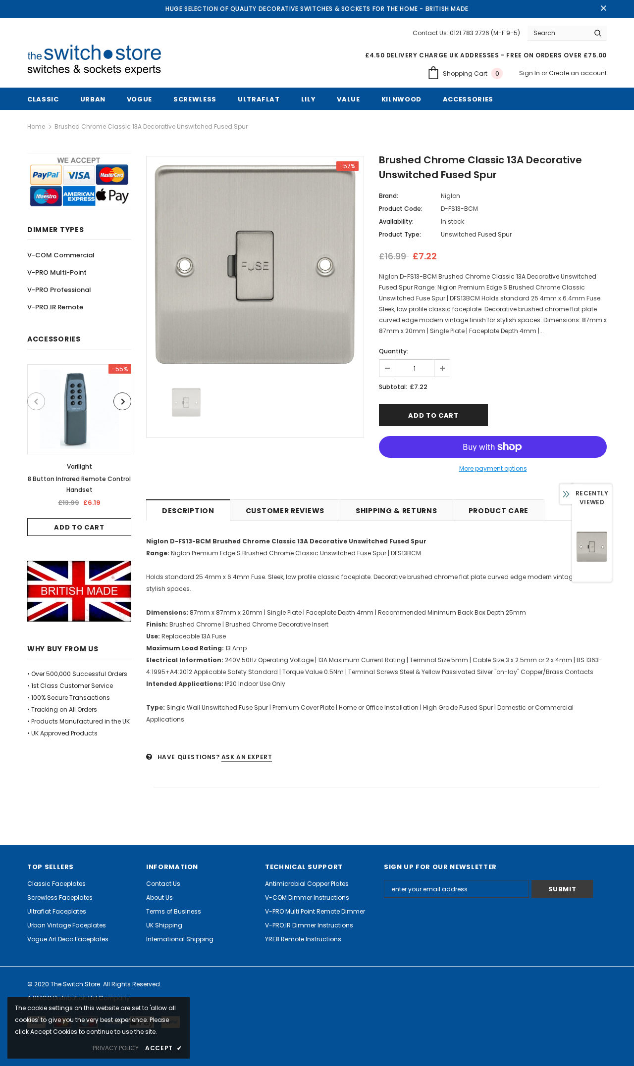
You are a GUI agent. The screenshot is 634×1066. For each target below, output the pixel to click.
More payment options (493, 468)
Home (36, 126)
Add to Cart (79, 527)
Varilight (79, 466)
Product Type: (400, 234)
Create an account (578, 73)
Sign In (530, 73)
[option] (79, 450)
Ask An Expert (246, 757)
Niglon (450, 196)
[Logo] (98, 60)
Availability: (396, 221)
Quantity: (393, 351)
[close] (603, 9)
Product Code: (401, 208)
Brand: (388, 196)
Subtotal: (393, 387)
